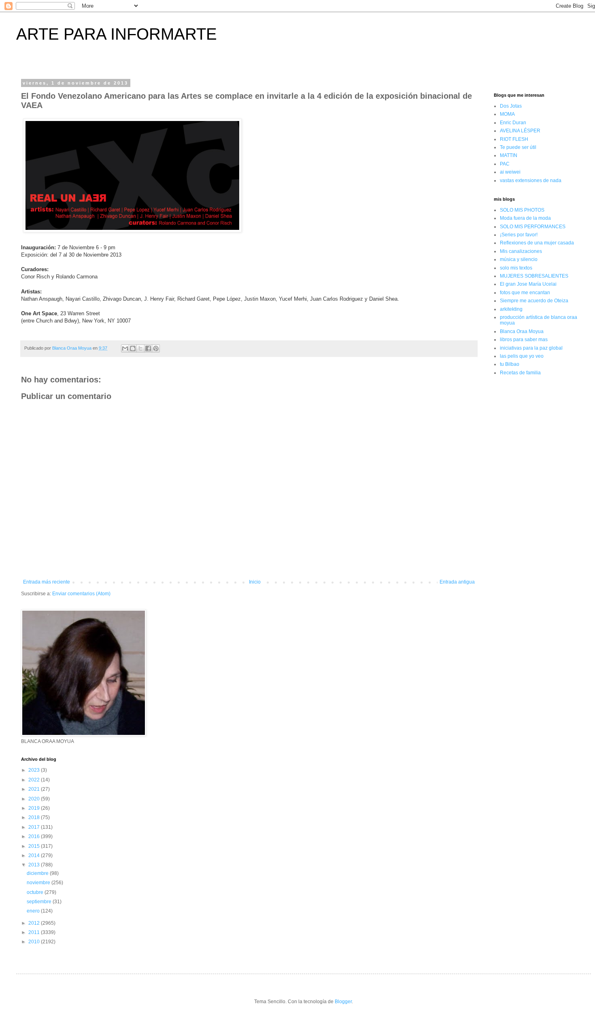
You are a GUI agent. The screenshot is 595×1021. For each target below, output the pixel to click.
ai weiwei (510, 172)
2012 (34, 923)
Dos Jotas (511, 106)
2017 (34, 827)
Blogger (343, 1001)
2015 (34, 846)
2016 (34, 836)
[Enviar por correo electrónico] (125, 348)
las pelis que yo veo (522, 356)
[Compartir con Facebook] (148, 348)
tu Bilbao (509, 364)
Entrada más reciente (46, 582)
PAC (505, 164)
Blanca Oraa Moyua (522, 331)
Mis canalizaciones (521, 251)
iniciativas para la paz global (531, 348)
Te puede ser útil (518, 147)
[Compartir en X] (140, 348)
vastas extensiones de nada (530, 180)
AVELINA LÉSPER (520, 131)
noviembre (39, 882)
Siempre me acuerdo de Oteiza (534, 301)
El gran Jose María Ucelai (528, 284)
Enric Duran (513, 122)
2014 (34, 855)
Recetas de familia (520, 373)
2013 (34, 865)
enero (34, 911)
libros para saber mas (524, 339)
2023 (34, 770)
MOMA (507, 114)
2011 (34, 932)
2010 (34, 942)
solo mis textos (516, 268)
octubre (36, 892)
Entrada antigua (457, 582)
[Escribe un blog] (133, 348)
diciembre (38, 873)
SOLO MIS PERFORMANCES (532, 226)
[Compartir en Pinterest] (156, 348)
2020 (34, 799)
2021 (34, 789)
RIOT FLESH (514, 139)
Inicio (255, 582)
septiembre (40, 901)
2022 (34, 780)
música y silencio (519, 259)
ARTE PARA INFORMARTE (116, 34)
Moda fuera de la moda (525, 218)
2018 (34, 817)
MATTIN (508, 155)
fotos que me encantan (525, 292)
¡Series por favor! (519, 235)
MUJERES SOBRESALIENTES (534, 276)
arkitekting (511, 309)
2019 (34, 808)
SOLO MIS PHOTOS (522, 210)
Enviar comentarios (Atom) (81, 593)
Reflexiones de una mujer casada (537, 243)
